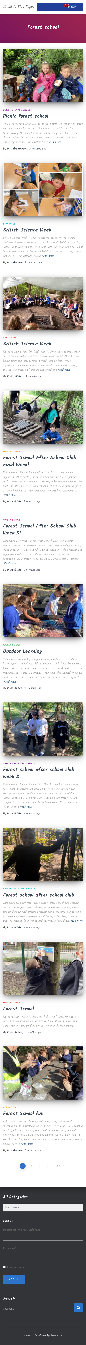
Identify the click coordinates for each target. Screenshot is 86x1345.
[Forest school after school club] (43, 854)
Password (9, 1248)
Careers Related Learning (19, 763)
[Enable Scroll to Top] (78, 1337)
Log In (14, 1279)
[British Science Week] (43, 189)
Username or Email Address (21, 1230)
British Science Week (27, 230)
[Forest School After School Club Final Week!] (43, 417)
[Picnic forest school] (43, 75)
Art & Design (11, 338)
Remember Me (16, 1267)
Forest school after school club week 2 (38, 773)
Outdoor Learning (22, 651)
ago (37, 149)
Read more (54, 142)
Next (58, 1166)
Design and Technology (17, 110)
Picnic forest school (25, 116)
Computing (9, 224)
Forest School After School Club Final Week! (39, 461)
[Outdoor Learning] (43, 610)
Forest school (11, 451)
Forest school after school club (38, 895)
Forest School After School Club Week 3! (39, 529)
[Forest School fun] (43, 1073)
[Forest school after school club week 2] (43, 729)
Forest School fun (23, 1114)
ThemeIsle (56, 1335)
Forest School (18, 1009)
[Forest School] (43, 968)
